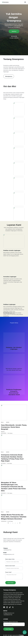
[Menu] (25, 2)
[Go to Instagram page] (7, 607)
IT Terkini (21, 635)
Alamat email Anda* (10, 565)
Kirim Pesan (10, 582)
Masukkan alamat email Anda (10, 621)
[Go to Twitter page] (13, 607)
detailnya (14, 31)
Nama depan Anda (9, 559)
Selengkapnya (8, 76)
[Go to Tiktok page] (10, 607)
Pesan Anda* (8, 572)
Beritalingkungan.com (9, 312)
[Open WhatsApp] (25, 632)
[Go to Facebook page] (4, 607)
